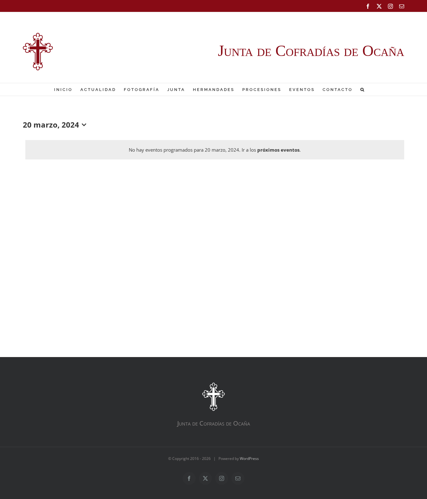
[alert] (214, 149)
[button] (362, 89)
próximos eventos (278, 150)
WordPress (249, 458)
